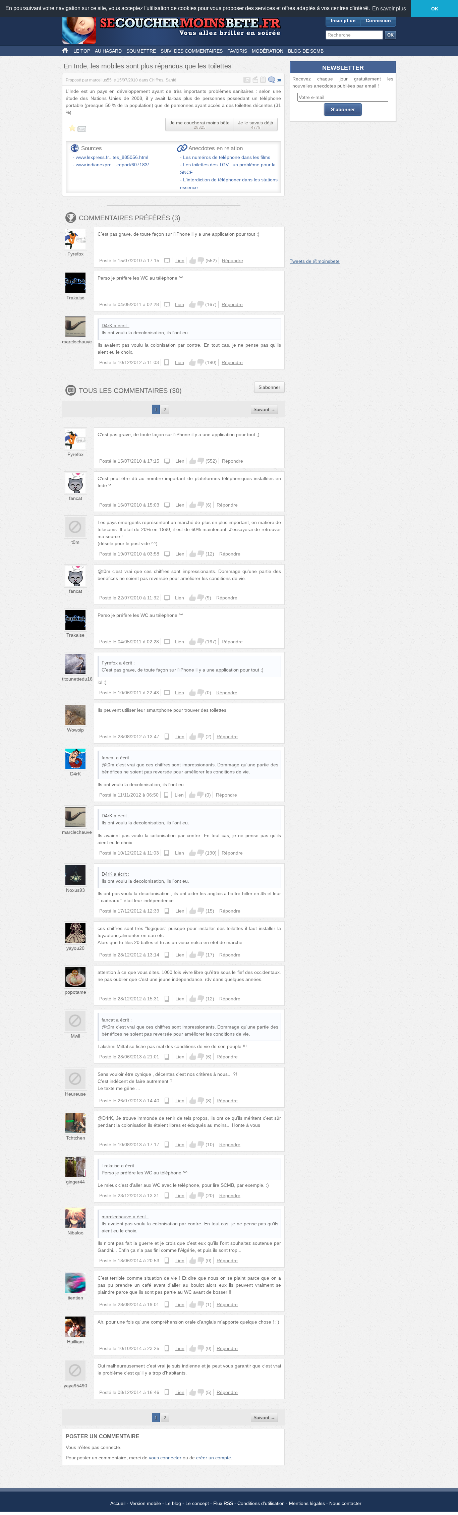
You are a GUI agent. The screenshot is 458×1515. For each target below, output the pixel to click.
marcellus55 (100, 80)
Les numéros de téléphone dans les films (226, 157)
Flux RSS (223, 1503)
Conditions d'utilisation (261, 1503)
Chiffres (156, 80)
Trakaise (75, 297)
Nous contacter (345, 1503)
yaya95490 (75, 1385)
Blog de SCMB (306, 51)
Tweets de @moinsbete (315, 261)
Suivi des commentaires (192, 51)
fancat (75, 498)
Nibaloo (75, 1232)
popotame (75, 992)
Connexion (378, 20)
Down (200, 260)
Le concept (197, 1503)
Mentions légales (307, 1503)
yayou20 (75, 948)
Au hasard (108, 51)
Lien (179, 260)
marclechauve (77, 341)
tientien (75, 1297)
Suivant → (264, 409)
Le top (81, 51)
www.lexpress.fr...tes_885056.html (112, 157)
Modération (267, 51)
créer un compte (213, 1457)
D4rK (107, 325)
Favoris (237, 51)
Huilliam (75, 1341)
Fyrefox (75, 253)
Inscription (343, 20)
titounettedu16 (77, 679)
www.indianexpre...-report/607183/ (112, 164)
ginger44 (75, 1181)
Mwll (75, 1036)
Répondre (232, 260)
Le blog (173, 1503)
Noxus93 (75, 890)
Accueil (117, 1503)
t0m (75, 542)
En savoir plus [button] (389, 8)
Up (192, 260)
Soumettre (141, 51)
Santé (171, 80)
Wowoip (75, 730)
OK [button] (434, 8)
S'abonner (269, 387)
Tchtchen (75, 1138)
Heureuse (75, 1094)
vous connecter (165, 1457)
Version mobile (145, 1503)
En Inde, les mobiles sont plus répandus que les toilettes (147, 66)
